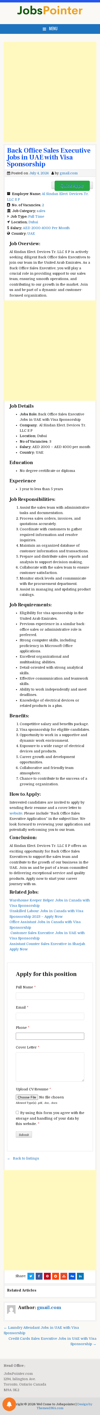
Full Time (36, 216)
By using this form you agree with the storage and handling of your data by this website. (50, 1118)
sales (41, 211)
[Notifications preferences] (9, 1404)
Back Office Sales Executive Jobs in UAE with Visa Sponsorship (49, 157)
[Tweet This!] (30, 1276)
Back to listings (26, 1158)
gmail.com (69, 173)
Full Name (26, 987)
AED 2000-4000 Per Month (46, 228)
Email (22, 1007)
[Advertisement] (50, 92)
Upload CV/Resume (33, 1089)
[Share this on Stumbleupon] (63, 1276)
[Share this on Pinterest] (47, 1276)
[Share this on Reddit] (55, 1276)
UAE (31, 233)
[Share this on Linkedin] (80, 1276)
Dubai (33, 222)
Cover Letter (27, 1047)
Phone (22, 1028)
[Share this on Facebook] (39, 1276)
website (15, 813)
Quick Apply (72, 186)
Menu (53, 28)
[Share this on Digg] (72, 1276)
